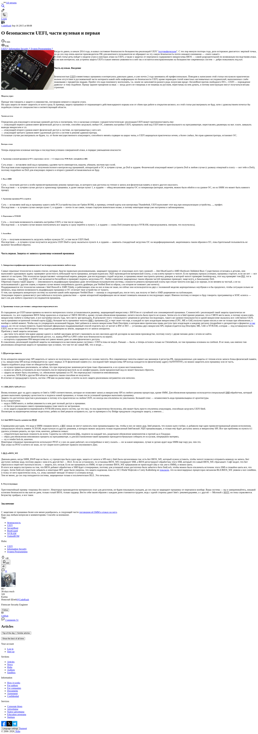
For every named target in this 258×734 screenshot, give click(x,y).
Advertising (12, 709)
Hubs (9, 667)
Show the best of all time (13, 638)
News (10, 664)
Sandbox (11, 672)
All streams (11, 2)
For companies (14, 688)
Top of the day (8, 633)
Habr (17, 731)
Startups (11, 717)
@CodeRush (23, 599)
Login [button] (4, 19)
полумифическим (167, 51)
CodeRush (6, 25)
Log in (10, 649)
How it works (13, 682)
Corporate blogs (14, 706)
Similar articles (23, 633)
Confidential (13, 696)
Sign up (10, 651)
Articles (10, 662)
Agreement (12, 693)
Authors (11, 670)
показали (164, 470)
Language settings (10, 728)
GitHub (4, 616)
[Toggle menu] (2, 3)
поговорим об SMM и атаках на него (98, 512)
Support (23, 728)
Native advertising (15, 712)
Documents (12, 691)
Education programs (16, 714)
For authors (12, 685)
